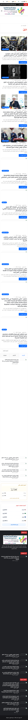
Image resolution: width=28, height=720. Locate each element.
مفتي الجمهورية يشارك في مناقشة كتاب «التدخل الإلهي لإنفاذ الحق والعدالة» (15, 146)
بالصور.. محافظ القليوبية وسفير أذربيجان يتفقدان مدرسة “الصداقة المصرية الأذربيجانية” (10, 691)
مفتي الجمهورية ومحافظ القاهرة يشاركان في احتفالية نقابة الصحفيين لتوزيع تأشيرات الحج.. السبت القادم (10, 697)
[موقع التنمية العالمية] (14, 11)
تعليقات (5, 355)
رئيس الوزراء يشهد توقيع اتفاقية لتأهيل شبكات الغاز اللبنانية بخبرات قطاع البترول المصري (11, 710)
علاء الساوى (24, 52)
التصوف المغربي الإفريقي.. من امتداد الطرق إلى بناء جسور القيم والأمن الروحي (10, 458)
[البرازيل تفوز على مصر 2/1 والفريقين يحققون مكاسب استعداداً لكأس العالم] (23, 704)
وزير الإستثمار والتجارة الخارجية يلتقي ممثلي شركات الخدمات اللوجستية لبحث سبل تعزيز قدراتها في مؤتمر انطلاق (9, 465)
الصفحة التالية (5, 351)
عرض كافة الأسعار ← (14, 524)
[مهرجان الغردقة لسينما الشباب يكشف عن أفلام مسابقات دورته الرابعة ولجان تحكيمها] (23, 471)
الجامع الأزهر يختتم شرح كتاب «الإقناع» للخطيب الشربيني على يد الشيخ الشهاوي (15, 55)
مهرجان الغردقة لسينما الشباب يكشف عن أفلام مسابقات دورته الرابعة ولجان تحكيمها (10, 470)
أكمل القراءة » (23, 62)
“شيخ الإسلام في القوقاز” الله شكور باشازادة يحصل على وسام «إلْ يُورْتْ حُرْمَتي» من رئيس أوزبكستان (14, 209)
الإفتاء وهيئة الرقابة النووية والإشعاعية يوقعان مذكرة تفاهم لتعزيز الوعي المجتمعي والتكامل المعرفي (14, 177)
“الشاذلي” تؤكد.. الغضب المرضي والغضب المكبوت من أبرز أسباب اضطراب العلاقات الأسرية (15, 239)
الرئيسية (24, 25)
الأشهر (14, 355)
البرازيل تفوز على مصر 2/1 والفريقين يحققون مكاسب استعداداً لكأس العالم (10, 703)
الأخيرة (23, 355)
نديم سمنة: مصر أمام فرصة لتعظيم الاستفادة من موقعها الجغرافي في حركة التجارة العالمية (10, 361)
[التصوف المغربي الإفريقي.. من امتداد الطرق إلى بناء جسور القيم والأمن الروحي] (23, 459)
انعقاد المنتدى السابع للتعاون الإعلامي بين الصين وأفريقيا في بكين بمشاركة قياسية (10, 476)
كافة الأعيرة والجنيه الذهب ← (14, 498)
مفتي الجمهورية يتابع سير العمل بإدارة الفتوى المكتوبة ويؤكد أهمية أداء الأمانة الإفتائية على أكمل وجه (15, 271)
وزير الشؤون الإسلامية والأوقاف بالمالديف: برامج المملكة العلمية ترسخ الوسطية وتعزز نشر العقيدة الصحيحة (14, 336)
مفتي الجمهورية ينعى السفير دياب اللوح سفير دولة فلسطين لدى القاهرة (15, 83)
